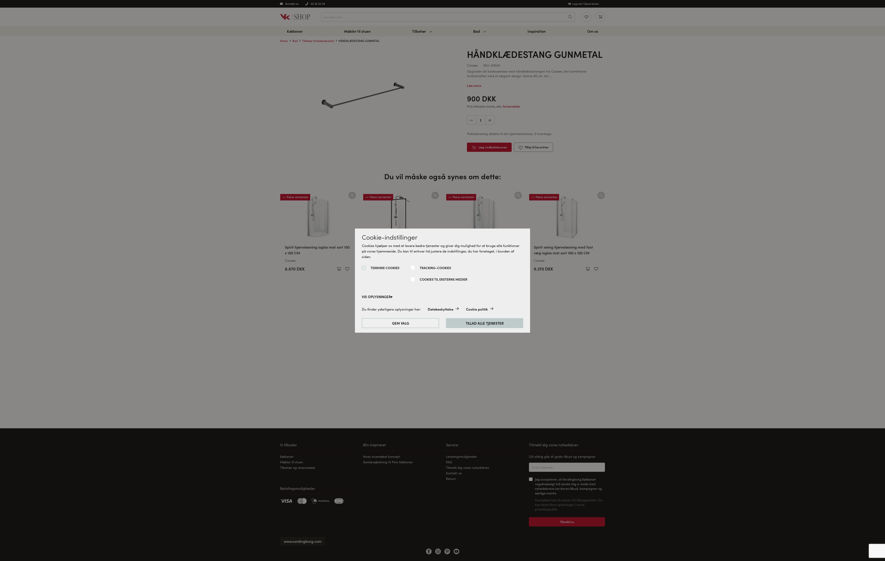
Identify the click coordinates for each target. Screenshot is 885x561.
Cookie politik (477, 309)
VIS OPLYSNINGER (376, 296)
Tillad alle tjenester (485, 323)
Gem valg (400, 323)
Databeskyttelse (440, 309)
